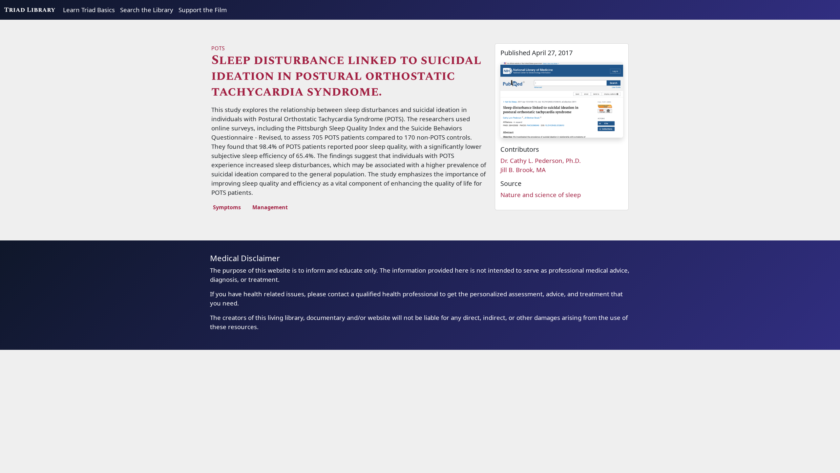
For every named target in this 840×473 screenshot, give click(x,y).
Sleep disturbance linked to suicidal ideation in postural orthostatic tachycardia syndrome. (346, 76)
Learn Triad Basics (89, 10)
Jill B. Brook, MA (523, 170)
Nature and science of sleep (540, 195)
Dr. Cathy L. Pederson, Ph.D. (540, 160)
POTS (218, 48)
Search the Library (146, 10)
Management (270, 207)
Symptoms (227, 207)
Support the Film (202, 10)
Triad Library (29, 10)
